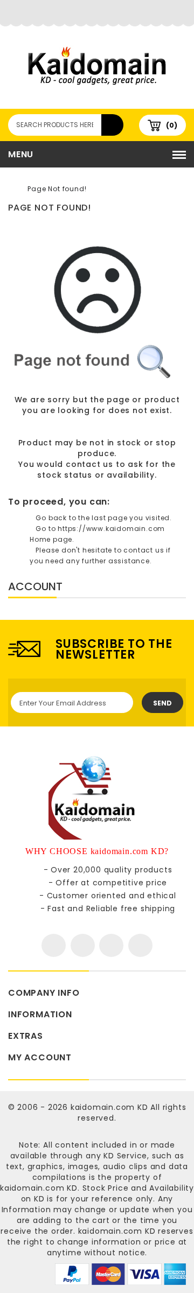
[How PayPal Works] (120, 1273)
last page (109, 517)
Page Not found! (56, 188)
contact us (89, 464)
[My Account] (97, 13)
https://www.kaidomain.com (111, 528)
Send (162, 703)
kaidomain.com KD (109, 1107)
